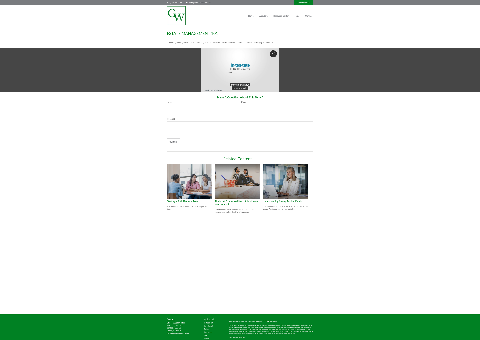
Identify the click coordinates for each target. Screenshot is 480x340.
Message (171, 118)
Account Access (303, 2)
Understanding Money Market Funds (282, 201)
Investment (208, 326)
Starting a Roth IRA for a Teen (182, 201)
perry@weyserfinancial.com (199, 2)
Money (207, 338)
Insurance (208, 332)
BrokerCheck (272, 321)
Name (169, 102)
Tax (205, 335)
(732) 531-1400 (176, 2)
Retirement (208, 322)
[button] (251, 15)
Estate (206, 329)
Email (243, 102)
